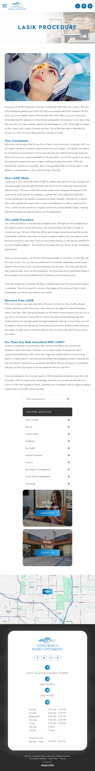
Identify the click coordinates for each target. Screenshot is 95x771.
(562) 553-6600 (47, 684)
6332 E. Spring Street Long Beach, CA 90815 (47, 672)
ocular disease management (37, 476)
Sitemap (63, 758)
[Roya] (47, 765)
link (1, 576)
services (28, 426)
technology (30, 483)
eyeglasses (30, 441)
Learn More (47, 513)
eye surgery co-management (37, 469)
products (29, 462)
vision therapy (31, 419)
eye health (30, 448)
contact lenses (31, 433)
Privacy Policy (53, 758)
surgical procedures (33, 455)
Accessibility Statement (37, 758)
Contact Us (47, 552)
